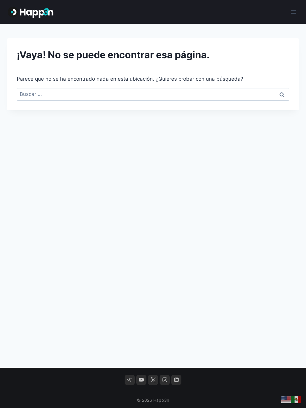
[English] (286, 399)
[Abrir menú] (293, 11)
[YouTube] (141, 380)
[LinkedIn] (176, 380)
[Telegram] (130, 380)
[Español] (296, 399)
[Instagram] (165, 380)
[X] (153, 380)
